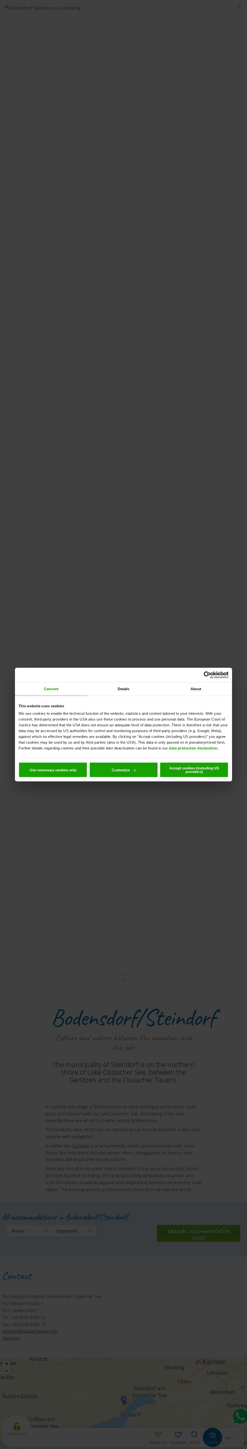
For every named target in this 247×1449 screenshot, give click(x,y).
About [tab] (196, 689)
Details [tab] (124, 689)
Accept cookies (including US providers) (194, 770)
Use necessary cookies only (53, 770)
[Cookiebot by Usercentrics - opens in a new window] (207, 674)
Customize (121, 770)
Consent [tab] (51, 689)
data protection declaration (193, 748)
